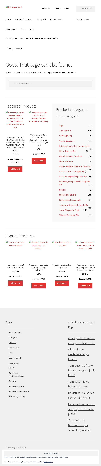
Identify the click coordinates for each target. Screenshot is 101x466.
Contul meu (11, 29)
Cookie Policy (48, 462)
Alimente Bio (65, 130)
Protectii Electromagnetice (71, 171)
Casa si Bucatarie (66, 141)
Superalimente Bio (67, 194)
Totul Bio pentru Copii (69, 210)
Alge (61, 125)
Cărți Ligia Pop (65, 135)
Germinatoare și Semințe (70, 156)
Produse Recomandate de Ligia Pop (75, 166)
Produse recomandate (19, 391)
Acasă (8, 19)
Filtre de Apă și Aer (67, 151)
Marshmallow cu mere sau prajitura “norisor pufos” (81, 409)
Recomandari (56, 19)
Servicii (62, 189)
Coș (32, 29)
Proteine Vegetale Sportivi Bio (73, 176)
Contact (67, 8)
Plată (23, 29)
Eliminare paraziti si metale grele (74, 146)
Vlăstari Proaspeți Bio (69, 215)
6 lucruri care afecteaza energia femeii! (78, 354)
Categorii (41, 19)
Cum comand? (15, 358)
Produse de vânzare (24, 19)
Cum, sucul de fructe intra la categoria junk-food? (81, 370)
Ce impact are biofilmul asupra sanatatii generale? (79, 425)
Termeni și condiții (17, 396)
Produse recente (16, 386)
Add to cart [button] (15, 169)
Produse (57, 8)
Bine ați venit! (15, 332)
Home (10, 49)
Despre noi (46, 8)
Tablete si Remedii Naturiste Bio (74, 205)
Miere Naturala (66, 161)
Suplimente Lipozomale (70, 200)
